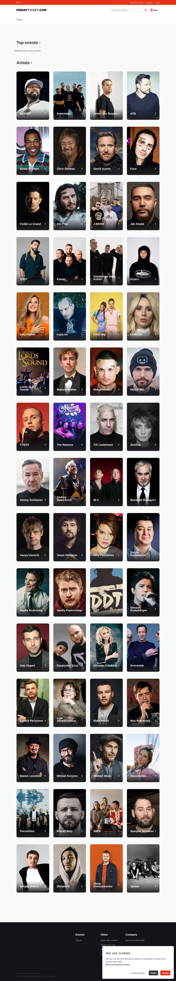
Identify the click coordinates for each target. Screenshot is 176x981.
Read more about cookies (118, 964)
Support (149, 2)
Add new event (136, 2)
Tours (19, 19)
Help (158, 2)
